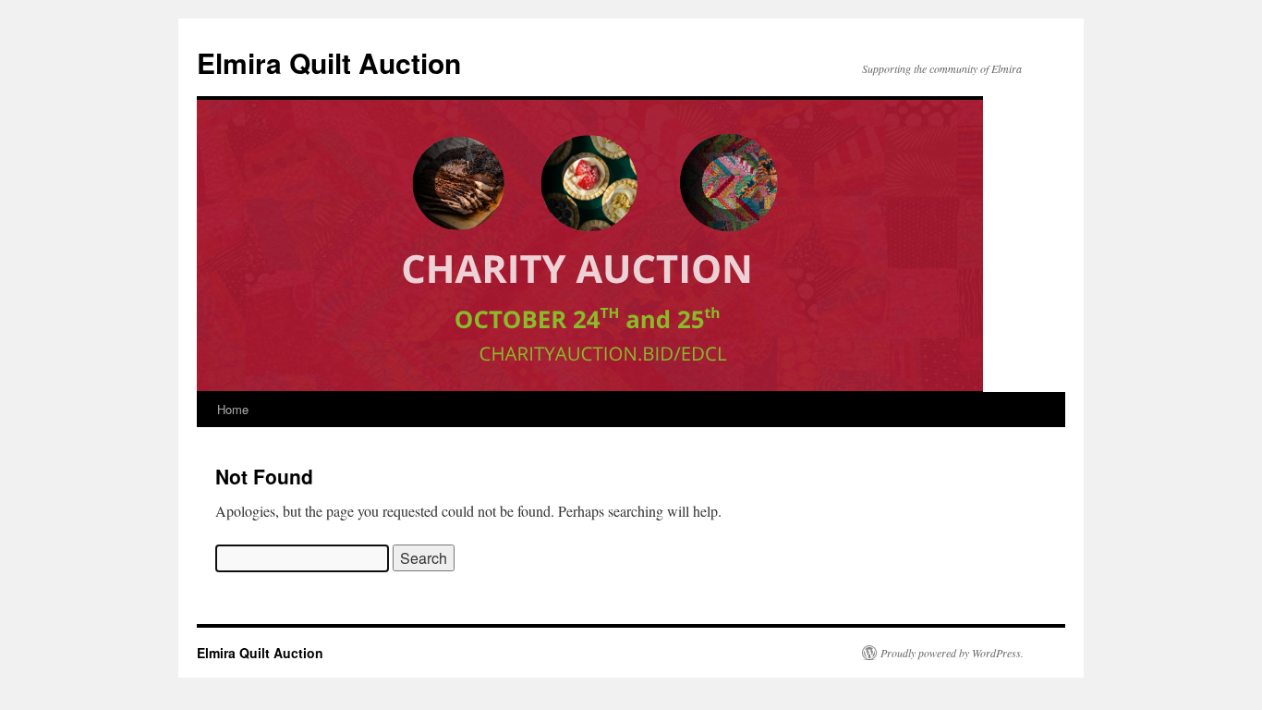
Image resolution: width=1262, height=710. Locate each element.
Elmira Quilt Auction (329, 62)
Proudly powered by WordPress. (952, 652)
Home (233, 409)
